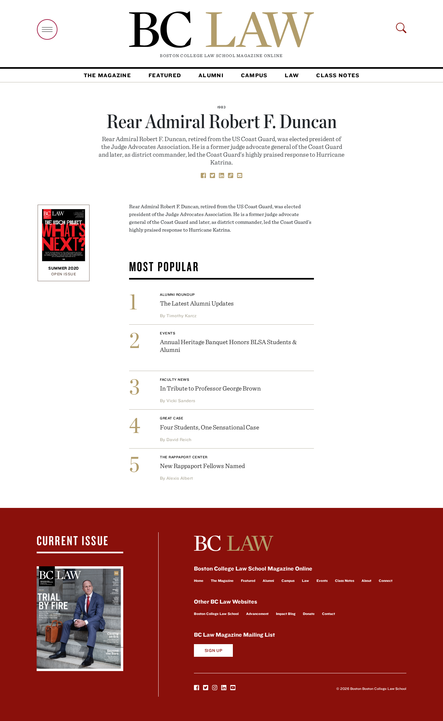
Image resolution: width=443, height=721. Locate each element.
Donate (309, 613)
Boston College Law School (216, 613)
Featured (165, 75)
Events (167, 333)
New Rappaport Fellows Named (202, 465)
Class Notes (337, 75)
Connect (385, 580)
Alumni (210, 75)
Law (292, 75)
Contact (328, 613)
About (366, 580)
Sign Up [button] (213, 650)
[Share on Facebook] (203, 174)
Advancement (257, 613)
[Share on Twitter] (212, 174)
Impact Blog (285, 613)
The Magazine (107, 75)
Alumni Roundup (177, 294)
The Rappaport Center (184, 457)
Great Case (172, 418)
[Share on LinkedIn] (221, 174)
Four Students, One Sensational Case (209, 427)
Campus (254, 75)
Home (198, 580)
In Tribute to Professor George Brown (210, 388)
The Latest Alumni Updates (197, 303)
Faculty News (174, 379)
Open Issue (63, 273)
